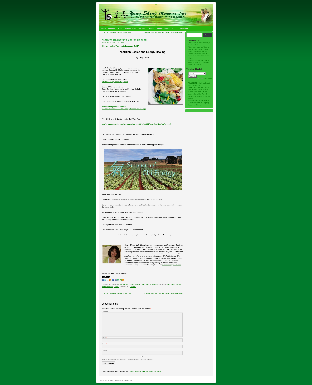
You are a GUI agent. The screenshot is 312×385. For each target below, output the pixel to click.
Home (103, 28)
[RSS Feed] (123, 280)
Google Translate (207, 78)
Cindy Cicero (120, 42)
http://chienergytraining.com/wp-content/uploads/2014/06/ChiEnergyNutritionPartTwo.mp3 (136, 124)
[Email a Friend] (108, 280)
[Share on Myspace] (116, 280)
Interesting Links (163, 28)
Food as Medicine (152, 284)
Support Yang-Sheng (180, 28)
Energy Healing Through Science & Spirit (131, 284)
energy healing (176, 284)
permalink (133, 287)
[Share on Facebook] (103, 280)
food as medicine (107, 287)
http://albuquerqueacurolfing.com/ (115, 82)
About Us (111, 28)
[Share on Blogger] (110, 280)
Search (207, 35)
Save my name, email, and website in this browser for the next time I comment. (127, 359)
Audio (168, 284)
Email (104, 344)
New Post (141, 28)
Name (104, 337)
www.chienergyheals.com (171, 265)
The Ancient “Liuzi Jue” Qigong (198, 47)
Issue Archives (130, 28)
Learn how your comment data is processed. (146, 371)
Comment (105, 312)
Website (104, 350)
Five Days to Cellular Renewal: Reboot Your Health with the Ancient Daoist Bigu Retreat (198, 51)
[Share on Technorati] (121, 280)
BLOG (120, 28)
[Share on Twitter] (105, 280)
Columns (151, 28)
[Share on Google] (113, 280)
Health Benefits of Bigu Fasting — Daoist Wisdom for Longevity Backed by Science (198, 62)
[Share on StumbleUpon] (118, 280)
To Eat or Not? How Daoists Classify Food (116, 32)
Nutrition (116, 287)
